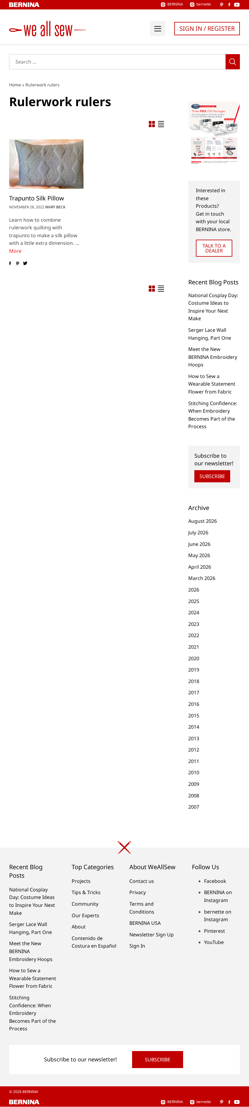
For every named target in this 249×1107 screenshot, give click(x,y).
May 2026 (199, 555)
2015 (193, 715)
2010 (193, 772)
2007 (193, 806)
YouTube (214, 942)
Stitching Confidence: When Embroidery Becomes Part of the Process (32, 1013)
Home (15, 85)
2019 (193, 669)
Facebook (215, 881)
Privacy (137, 892)
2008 (193, 795)
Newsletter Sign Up (151, 934)
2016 (193, 704)
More (15, 251)
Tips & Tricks (86, 892)
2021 (193, 647)
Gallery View (152, 124)
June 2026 (199, 544)
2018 (193, 681)
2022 (193, 635)
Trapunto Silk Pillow (36, 198)
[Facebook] (10, 263)
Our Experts (85, 915)
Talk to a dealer (214, 248)
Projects (81, 881)
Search (233, 61)
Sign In (137, 945)
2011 (193, 761)
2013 (193, 738)
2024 (193, 612)
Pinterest (214, 931)
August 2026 (202, 521)
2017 (193, 692)
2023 (193, 624)
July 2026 (198, 532)
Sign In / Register (207, 28)
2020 (193, 658)
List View (161, 124)
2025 (193, 601)
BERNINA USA (145, 923)
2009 (193, 784)
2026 (193, 589)
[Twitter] (25, 263)
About (79, 926)
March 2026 (201, 578)
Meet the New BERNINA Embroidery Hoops (212, 357)
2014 (193, 727)
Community (85, 904)
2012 (193, 749)
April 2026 (199, 567)
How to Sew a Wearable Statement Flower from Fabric (211, 384)
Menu (157, 28)
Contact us (141, 881)
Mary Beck (55, 207)
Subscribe (212, 476)
